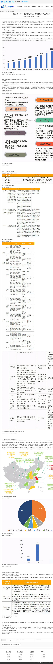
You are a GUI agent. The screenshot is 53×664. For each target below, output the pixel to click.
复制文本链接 (38, 640)
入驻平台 (20, 654)
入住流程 (20, 659)
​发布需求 (8, 656)
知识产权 (31, 659)
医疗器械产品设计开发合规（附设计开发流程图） (11, 644)
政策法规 (12, 11)
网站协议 (31, 654)
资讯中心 (7, 11)
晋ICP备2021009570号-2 (44, 662)
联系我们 (8, 659)
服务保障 (31, 656)
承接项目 (20, 656)
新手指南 (43, 656)
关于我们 (43, 654)
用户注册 (8, 654)
